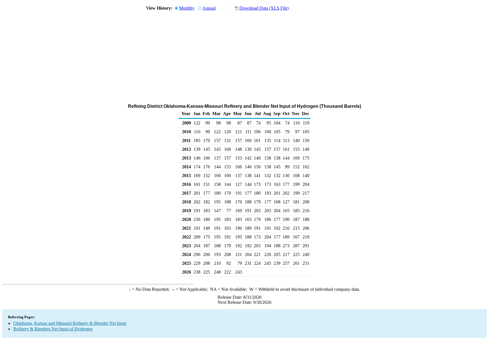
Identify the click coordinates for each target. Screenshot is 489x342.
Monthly (186, 8)
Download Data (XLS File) (264, 8)
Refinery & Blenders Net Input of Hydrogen (53, 328)
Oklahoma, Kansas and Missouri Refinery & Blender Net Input (69, 323)
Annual (209, 8)
